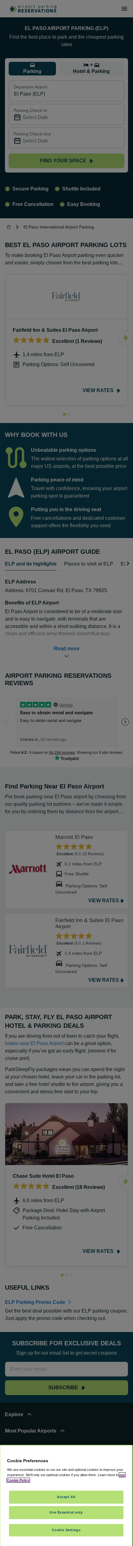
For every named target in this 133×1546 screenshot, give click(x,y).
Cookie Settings (66, 1530)
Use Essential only (66, 1512)
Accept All (66, 1497)
